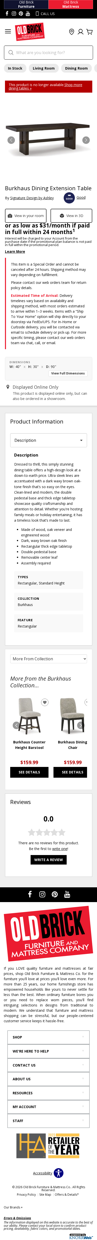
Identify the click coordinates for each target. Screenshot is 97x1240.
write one (59, 848)
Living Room (44, 68)
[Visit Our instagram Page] (14, 14)
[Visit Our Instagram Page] (42, 894)
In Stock (15, 68)
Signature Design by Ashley (32, 198)
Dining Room (76, 68)
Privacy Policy (26, 1194)
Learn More (15, 251)
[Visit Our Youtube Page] (67, 894)
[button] (8, 32)
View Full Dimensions (68, 373)
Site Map (45, 1194)
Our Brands (13, 1207)
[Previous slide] (16, 725)
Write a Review (48, 859)
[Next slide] (81, 725)
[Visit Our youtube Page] (28, 14)
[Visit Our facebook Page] (7, 14)
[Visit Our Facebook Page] (30, 894)
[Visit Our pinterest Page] (21, 14)
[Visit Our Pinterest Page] (55, 894)
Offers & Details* (67, 1194)
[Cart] (89, 32)
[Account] (80, 32)
